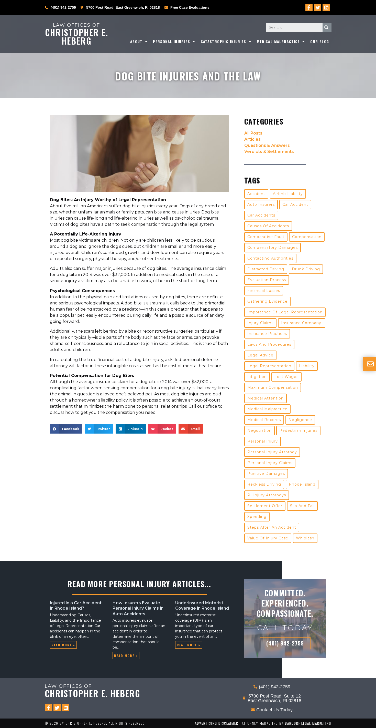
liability (307, 366)
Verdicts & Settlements (269, 151)
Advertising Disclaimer (216, 723)
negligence (300, 419)
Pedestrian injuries (298, 430)
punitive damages (266, 473)
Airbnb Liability (288, 193)
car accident (295, 204)
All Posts (253, 133)
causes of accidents (268, 226)
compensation (307, 236)
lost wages (286, 376)
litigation (257, 376)
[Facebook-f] (309, 7)
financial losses (263, 290)
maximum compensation (272, 387)
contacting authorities (270, 258)
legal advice (260, 355)
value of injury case (267, 538)
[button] (66, 429)
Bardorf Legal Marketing (308, 723)
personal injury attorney (272, 452)
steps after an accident (271, 527)
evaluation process (266, 280)
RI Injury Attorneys (266, 495)
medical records (264, 419)
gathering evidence (267, 301)
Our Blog (319, 41)
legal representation (269, 366)
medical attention (265, 398)
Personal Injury (262, 441)
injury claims (260, 323)
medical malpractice (267, 409)
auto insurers (261, 204)
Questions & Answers (267, 145)
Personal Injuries (171, 41)
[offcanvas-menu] (370, 364)
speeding (257, 516)
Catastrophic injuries (223, 41)
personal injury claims (269, 462)
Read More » (63, 645)
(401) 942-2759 (285, 643)
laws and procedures (269, 344)
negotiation (259, 430)
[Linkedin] (326, 7)
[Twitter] (317, 7)
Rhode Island (302, 484)
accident (256, 193)
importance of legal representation (285, 312)
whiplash (305, 538)
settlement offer (264, 506)
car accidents (261, 215)
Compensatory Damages (272, 247)
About (136, 41)
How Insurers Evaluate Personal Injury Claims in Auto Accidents (138, 608)
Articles (252, 139)
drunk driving (306, 269)
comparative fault (265, 236)
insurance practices (267, 333)
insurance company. (301, 323)
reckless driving (264, 484)
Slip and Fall (302, 506)
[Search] (327, 27)
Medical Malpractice (278, 41)
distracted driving (265, 269)
